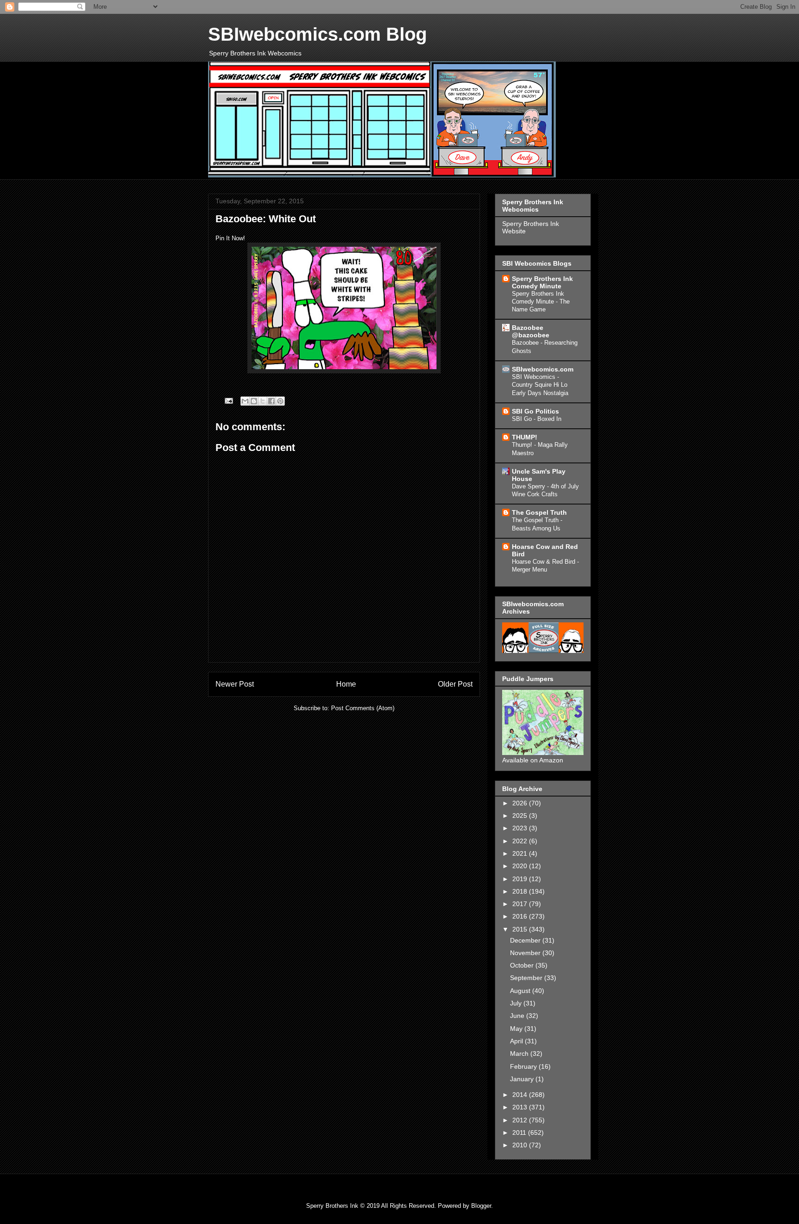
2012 (520, 1120)
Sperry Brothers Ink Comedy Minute (542, 282)
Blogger (481, 1205)
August (521, 990)
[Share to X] (262, 401)
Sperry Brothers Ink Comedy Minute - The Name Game (541, 301)
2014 (520, 1094)
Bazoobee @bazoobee (530, 331)
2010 (520, 1145)
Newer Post (234, 684)
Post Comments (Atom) (362, 708)
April (517, 1041)
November (526, 952)
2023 (520, 828)
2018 (520, 891)
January (522, 1079)
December (526, 940)
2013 (520, 1107)
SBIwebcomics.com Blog (317, 34)
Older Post (455, 684)
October (522, 965)
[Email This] (245, 401)
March (520, 1053)
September (527, 977)
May (517, 1028)
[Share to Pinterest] (280, 401)
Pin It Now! (230, 238)
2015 (520, 929)
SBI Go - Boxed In (536, 418)
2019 (520, 879)
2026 (520, 803)
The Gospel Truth (539, 512)
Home (346, 684)
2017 (520, 903)
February (524, 1066)
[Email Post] (228, 400)
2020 (520, 866)
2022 (520, 841)
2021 (520, 853)
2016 (520, 916)
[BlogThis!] (253, 401)
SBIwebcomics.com (542, 369)
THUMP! (524, 437)
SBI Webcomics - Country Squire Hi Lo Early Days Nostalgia (540, 384)
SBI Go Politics (535, 411)
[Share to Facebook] (271, 401)
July (516, 1003)
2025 (520, 815)
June (518, 1015)
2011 (520, 1132)
